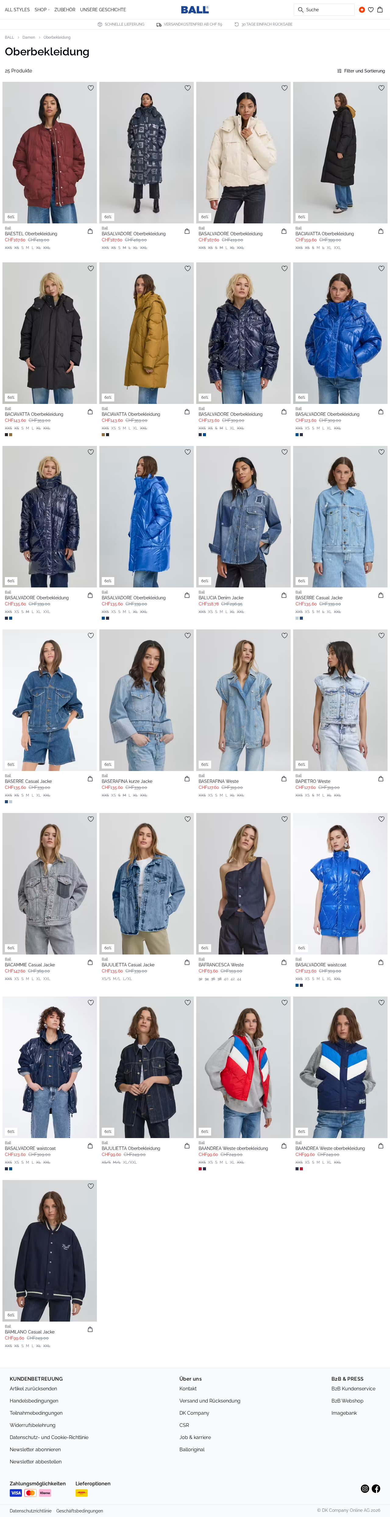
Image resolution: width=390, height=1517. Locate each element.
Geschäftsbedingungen (79, 1510)
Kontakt (188, 1389)
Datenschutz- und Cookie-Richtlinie (49, 1437)
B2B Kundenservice (353, 1389)
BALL (9, 37)
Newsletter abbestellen (36, 1462)
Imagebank (344, 1413)
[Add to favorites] (91, 88)
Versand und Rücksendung (209, 1401)
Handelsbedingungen (34, 1401)
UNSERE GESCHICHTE (103, 9)
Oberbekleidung (57, 37)
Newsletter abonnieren (35, 1449)
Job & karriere (195, 1437)
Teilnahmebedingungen (36, 1413)
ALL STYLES (17, 9)
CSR (184, 1425)
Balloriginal (191, 1449)
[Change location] (362, 10)
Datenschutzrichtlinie (30, 1510)
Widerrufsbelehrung (32, 1425)
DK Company (194, 1413)
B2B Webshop (347, 1401)
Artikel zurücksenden (33, 1389)
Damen (29, 37)
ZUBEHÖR (65, 9)
